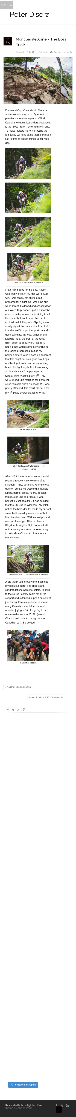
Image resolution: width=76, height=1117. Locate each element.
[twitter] (62, 1105)
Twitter (13, 709)
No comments (65, 51)
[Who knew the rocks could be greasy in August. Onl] (23, 810)
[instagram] (67, 1105)
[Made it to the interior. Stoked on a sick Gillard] (23, 764)
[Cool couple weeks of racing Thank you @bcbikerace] (23, 904)
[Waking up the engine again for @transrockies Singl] (23, 997)
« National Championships (18, 686)
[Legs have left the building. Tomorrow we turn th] (23, 1067)
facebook (8, 709)
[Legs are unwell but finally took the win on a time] (23, 951)
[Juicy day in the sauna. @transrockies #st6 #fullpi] (23, 1021)
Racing (53, 51)
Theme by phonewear (18, 1108)
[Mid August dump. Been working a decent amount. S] (23, 834)
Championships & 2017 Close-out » (46, 697)
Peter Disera (29, 14)
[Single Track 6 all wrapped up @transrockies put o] (23, 927)
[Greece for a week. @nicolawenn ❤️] (23, 740)
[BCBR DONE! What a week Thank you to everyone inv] (23, 1044)
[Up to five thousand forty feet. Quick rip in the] (23, 787)
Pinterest (24, 709)
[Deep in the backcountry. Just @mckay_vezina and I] (23, 881)
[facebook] (56, 1105)
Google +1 (18, 709)
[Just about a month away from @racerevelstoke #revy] (23, 857)
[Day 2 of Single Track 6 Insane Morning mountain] (23, 974)
